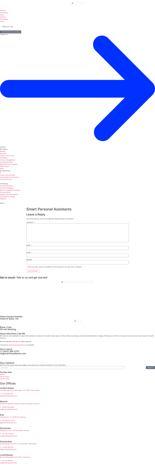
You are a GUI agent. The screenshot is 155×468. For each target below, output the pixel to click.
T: (7, 407)
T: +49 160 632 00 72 (7, 420)
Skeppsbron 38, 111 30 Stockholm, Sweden (14, 430)
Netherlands (32, 444)
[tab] (77, 10)
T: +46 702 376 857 (7, 434)
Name (28, 245)
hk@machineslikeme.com (13, 353)
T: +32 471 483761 (6, 461)
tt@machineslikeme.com (8, 449)
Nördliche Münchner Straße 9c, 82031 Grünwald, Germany (20, 404)
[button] (77, 8)
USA (11, 26)
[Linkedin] (2, 357)
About (2, 203)
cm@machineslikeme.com (8, 409)
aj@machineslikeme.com (8, 423)
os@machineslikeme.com (8, 463)
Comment (30, 222)
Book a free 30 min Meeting (8, 328)
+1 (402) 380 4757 (9, 351)
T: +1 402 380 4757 (6, 394)
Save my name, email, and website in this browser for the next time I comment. (55, 267)
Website (29, 259)
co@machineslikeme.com (8, 436)
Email (28, 252)
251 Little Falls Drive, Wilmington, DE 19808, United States (20, 390)
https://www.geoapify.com (18, 345)
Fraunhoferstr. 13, (13, 417)
